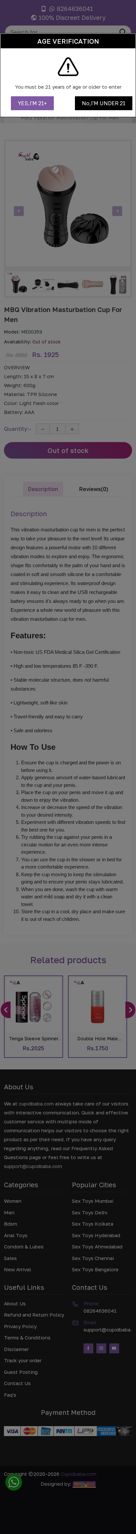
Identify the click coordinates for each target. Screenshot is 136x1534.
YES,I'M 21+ (32, 103)
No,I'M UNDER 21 (103, 103)
